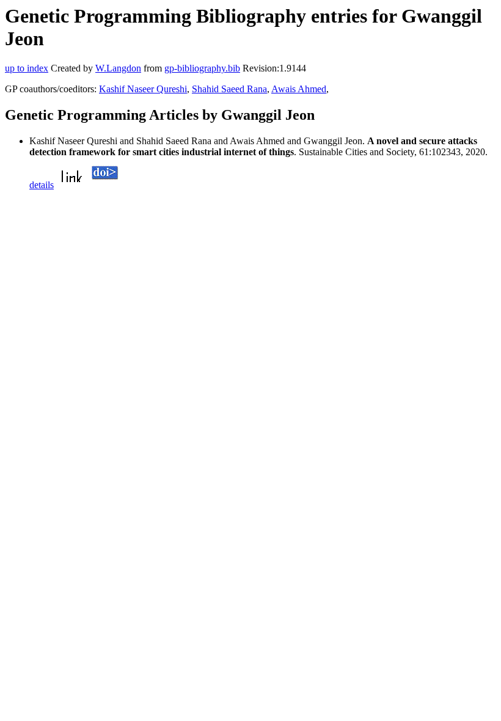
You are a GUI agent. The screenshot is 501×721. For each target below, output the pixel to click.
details (41, 185)
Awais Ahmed (298, 89)
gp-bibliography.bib (202, 68)
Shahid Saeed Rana (229, 89)
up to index (26, 68)
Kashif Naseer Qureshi (143, 89)
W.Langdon (118, 68)
